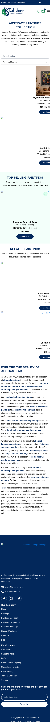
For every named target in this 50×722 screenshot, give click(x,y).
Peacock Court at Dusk (25, 222)
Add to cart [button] (25, 236)
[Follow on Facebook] (4, 598)
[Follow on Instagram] (12, 598)
